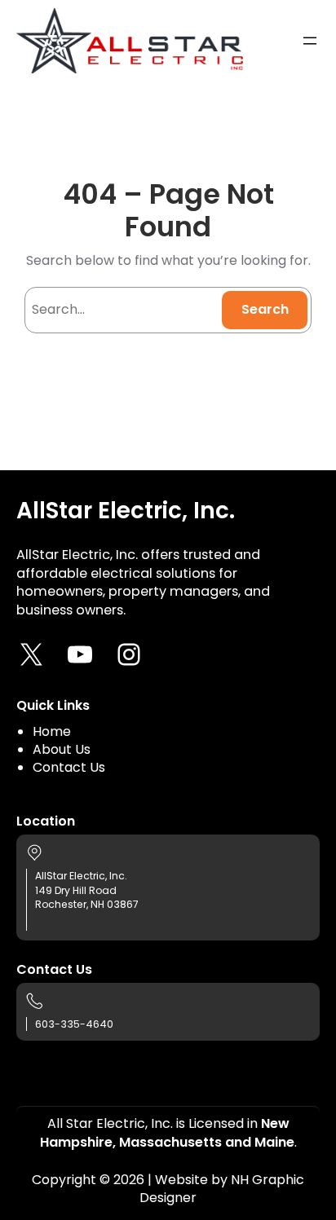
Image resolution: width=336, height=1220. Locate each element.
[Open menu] (310, 41)
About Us (62, 749)
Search (265, 309)
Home (52, 731)
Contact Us (69, 767)
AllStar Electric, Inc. (125, 510)
